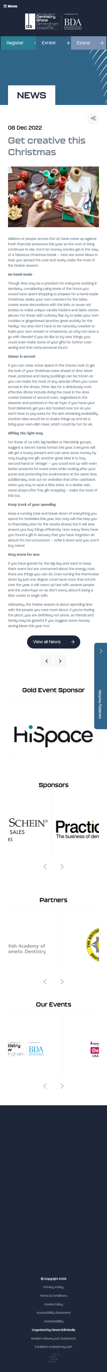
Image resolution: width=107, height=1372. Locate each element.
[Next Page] (60, 661)
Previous (45, 867)
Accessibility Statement (54, 1313)
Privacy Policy (53, 1287)
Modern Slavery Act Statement (53, 1338)
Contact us (16, 1204)
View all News (47, 642)
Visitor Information (21, 1170)
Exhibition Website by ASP (53, 1347)
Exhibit (49, 43)
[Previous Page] (47, 661)
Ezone (83, 43)
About (12, 1209)
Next (62, 867)
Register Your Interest (24, 1182)
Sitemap (14, 1215)
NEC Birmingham (20, 1236)
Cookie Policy (53, 1304)
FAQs (12, 1198)
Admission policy (20, 1193)
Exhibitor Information (23, 1176)
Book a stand (17, 1187)
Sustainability (53, 1321)
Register (15, 43)
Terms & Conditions (53, 1296)
